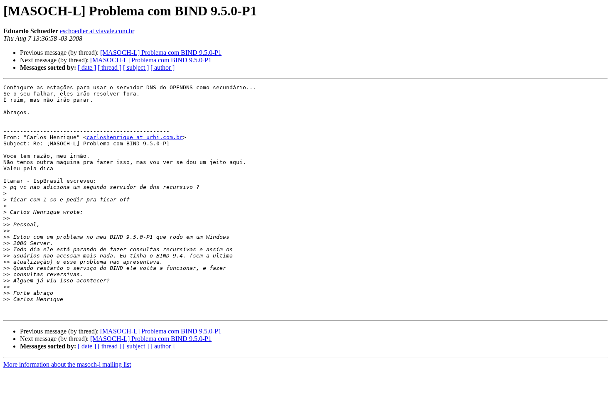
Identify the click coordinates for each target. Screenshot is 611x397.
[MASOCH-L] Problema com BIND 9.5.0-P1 (161, 52)
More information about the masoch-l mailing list (67, 364)
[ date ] (87, 67)
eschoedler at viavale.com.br (97, 30)
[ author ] (162, 67)
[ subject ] (136, 67)
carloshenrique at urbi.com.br (134, 137)
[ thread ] (109, 67)
